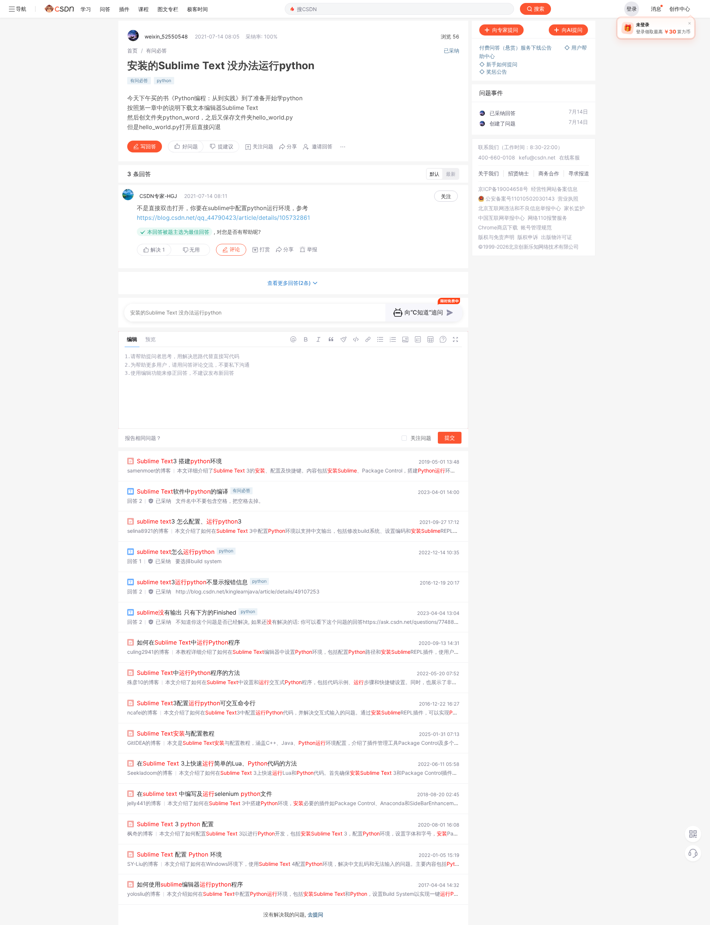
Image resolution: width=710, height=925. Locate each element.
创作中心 (679, 9)
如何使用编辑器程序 (190, 884)
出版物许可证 (556, 237)
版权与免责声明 (496, 237)
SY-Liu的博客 (142, 864)
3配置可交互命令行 (196, 703)
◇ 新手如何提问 (498, 64)
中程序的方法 (188, 672)
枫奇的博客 (140, 833)
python (164, 80)
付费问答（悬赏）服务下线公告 (516, 47)
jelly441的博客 (144, 803)
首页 (132, 50)
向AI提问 (572, 30)
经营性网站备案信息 (554, 189)
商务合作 (548, 173)
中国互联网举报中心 (501, 218)
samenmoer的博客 (149, 470)
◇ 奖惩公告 (493, 71)
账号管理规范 (536, 228)
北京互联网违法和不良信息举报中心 (519, 208)
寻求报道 (578, 173)
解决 (157, 249)
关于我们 (488, 173)
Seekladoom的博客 (150, 773)
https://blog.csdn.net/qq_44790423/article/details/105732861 (223, 217)
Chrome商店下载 (498, 228)
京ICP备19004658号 (503, 189)
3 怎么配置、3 (189, 521)
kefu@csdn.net (537, 157)
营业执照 (568, 199)
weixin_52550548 (166, 36)
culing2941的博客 (148, 652)
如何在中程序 (188, 642)
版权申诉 (527, 237)
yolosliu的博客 (143, 894)
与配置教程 (175, 733)
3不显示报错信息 (192, 582)
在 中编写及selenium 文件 (204, 793)
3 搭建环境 (179, 461)
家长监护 (574, 208)
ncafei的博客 (142, 712)
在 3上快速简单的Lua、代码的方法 (217, 763)
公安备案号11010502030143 (520, 199)
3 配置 (175, 824)
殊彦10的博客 (143, 682)
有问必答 (156, 50)
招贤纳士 (518, 173)
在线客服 (569, 157)
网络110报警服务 (547, 218)
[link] (132, 50)
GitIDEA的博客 (144, 743)
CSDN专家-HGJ (158, 196)
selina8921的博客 (148, 531)
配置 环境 (179, 854)
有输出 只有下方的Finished (186, 612)
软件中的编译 (182, 491)
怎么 (175, 551)
